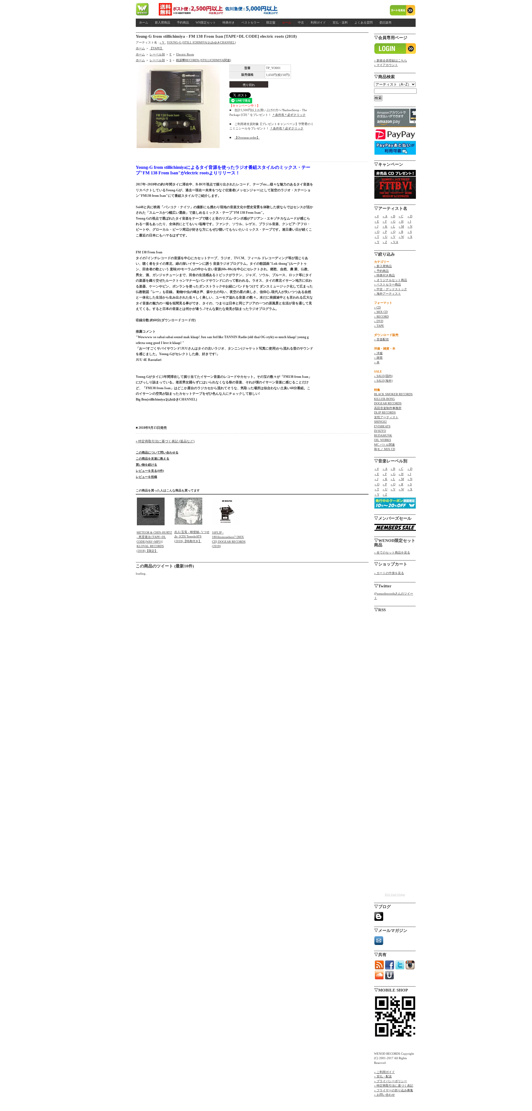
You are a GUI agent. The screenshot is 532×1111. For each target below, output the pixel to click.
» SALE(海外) (383, 380)
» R (401, 231)
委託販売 (385, 22)
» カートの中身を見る (389, 573)
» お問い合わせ (384, 1094)
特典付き (228, 22)
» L (393, 226)
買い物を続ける (146, 464)
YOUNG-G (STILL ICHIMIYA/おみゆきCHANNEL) (201, 42)
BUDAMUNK (383, 435)
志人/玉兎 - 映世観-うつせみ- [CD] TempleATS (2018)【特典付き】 (191, 536)
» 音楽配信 (381, 339)
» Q (393, 231)
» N (410, 226)
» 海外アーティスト (387, 293)
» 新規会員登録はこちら (390, 60)
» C (401, 216)
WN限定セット (206, 22)
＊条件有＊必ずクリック (289, 114)
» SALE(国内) (383, 376)
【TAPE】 (156, 48)
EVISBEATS (382, 426)
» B (393, 216)
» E (377, 221)
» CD (377, 307)
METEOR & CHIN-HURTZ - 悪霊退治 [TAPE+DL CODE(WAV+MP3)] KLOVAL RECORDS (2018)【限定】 (154, 541)
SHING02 (380, 421)
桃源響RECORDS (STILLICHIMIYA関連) (203, 60)
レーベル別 (157, 54)
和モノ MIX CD (384, 449)
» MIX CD (381, 312)
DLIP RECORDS (385, 412)
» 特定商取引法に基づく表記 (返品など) (165, 441)
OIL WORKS (382, 440)
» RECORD (381, 316)
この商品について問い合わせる (157, 452)
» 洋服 (378, 353)
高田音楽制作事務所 (387, 408)
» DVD (378, 321)
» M (401, 226)
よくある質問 (363, 22)
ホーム (143, 22)
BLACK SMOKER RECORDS (393, 394)
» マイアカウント (386, 65)
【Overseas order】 (247, 137)
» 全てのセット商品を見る (392, 552)
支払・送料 (340, 22)
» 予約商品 (381, 270)
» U (385, 236)
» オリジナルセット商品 (390, 280)
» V (393, 236)
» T (377, 236)
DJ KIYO (380, 430)
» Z (385, 242)
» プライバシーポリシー (390, 1081)
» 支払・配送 (383, 1076)
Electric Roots (185, 54)
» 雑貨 (378, 357)
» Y (162, 42)
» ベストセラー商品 (387, 284)
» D (410, 216)
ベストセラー (250, 22)
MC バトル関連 (384, 444)
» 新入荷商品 (383, 266)
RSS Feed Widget (395, 894)
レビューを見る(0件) (150, 470)
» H (401, 221)
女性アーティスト (386, 417)
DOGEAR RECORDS (387, 403)
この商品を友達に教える (152, 458)
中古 (301, 22)
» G (393, 221)
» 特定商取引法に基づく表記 (393, 1085)
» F (385, 221)
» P (385, 231)
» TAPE (379, 325)
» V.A (394, 242)
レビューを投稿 (146, 476)
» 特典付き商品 (384, 275)
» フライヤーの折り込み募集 (393, 1090)
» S (410, 231)
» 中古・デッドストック (390, 289)
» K (385, 226)
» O (377, 231)
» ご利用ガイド (384, 1072)
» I (409, 221)
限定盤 (270, 22)
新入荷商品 (162, 22)
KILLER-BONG (384, 399)
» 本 (377, 362)
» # (377, 216)
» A (385, 216)
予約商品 (183, 22)
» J (376, 226)
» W (401, 236)
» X (410, 236)
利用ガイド (318, 22)
